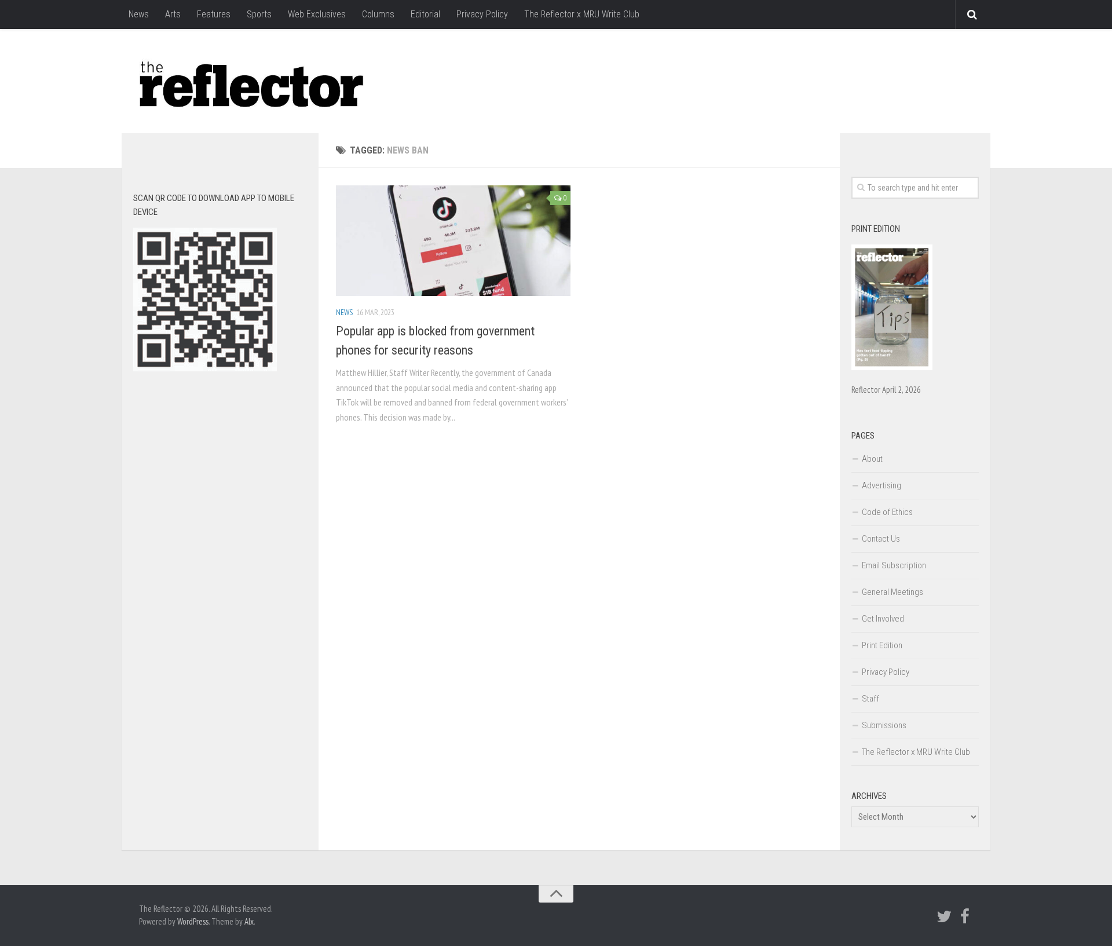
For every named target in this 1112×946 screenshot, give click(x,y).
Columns (378, 14)
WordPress (193, 921)
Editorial (425, 14)
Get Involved (883, 618)
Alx (249, 921)
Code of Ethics (887, 512)
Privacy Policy (482, 14)
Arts (173, 14)
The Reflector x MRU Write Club (581, 14)
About (872, 459)
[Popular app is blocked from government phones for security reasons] (453, 240)
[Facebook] (965, 916)
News (139, 14)
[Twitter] (944, 916)
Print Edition (882, 645)
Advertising (881, 485)
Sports (259, 14)
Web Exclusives (317, 14)
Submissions (884, 725)
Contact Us (881, 539)
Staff (870, 698)
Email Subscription (894, 565)
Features (214, 14)
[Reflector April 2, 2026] (891, 367)
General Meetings (892, 592)
